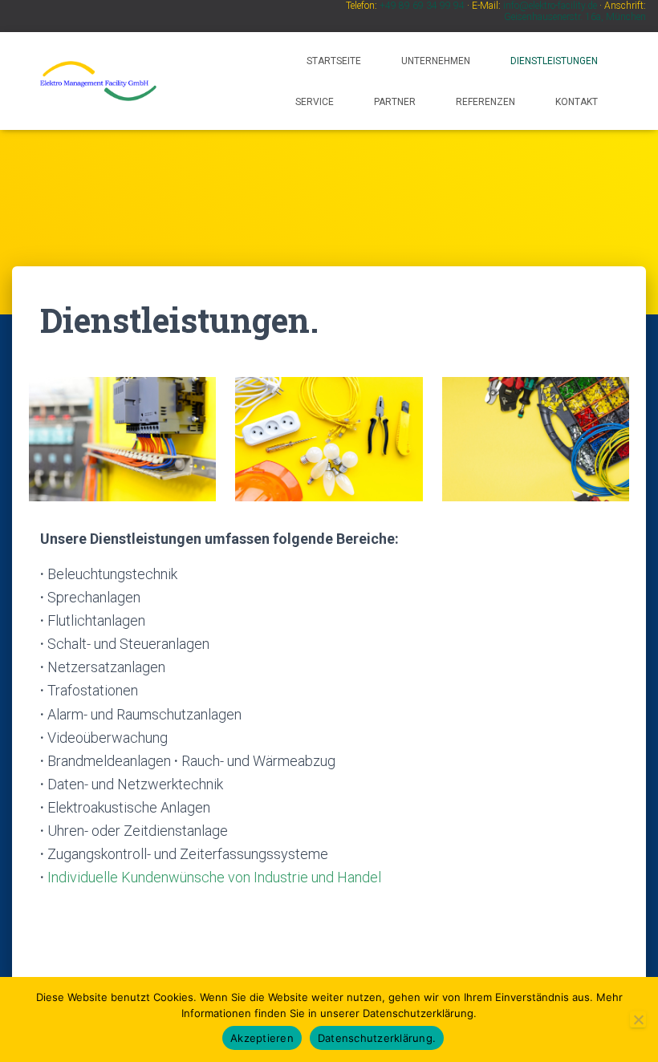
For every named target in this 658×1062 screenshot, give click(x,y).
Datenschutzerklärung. (377, 1038)
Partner (395, 101)
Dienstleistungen (554, 61)
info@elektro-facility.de (550, 5)
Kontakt (576, 101)
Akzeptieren (262, 1038)
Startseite (334, 61)
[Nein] (638, 1019)
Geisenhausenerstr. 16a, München (575, 16)
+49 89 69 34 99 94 (422, 5)
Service (314, 101)
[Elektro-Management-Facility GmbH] (98, 81)
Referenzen (485, 101)
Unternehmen (435, 61)
